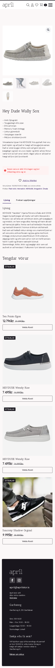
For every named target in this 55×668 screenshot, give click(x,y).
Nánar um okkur (17, 654)
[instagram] (19, 580)
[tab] (7, 200)
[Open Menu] (50, 5)
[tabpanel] (27, 228)
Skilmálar (13, 598)
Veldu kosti (27, 327)
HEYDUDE (29, 189)
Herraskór (21, 189)
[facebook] (12, 580)
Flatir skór (12, 189)
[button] (48, 29)
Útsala (45, 189)
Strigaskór (38, 189)
